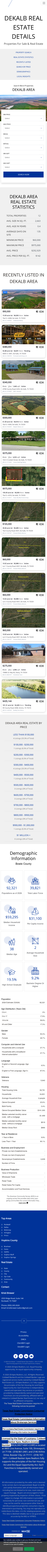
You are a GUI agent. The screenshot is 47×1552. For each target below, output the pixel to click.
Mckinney (7, 1230)
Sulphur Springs (10, 1257)
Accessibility (24, 1335)
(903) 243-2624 (13, 1305)
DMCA (23, 1339)
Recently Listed (23, 62)
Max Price (7, 124)
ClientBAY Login (23, 1343)
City (5, 1274)
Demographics (23, 71)
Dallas (6, 1227)
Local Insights (23, 76)
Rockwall (7, 1224)
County (6, 1271)
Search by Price (23, 67)
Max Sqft (6, 163)
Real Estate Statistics (23, 57)
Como (6, 1249)
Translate (39, 1535)
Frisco (6, 1235)
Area (5, 1282)
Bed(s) (5, 134)
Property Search (23, 52)
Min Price (6, 114)
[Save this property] (43, 292)
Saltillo (6, 1252)
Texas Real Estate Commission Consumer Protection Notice (23, 1521)
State (6, 1268)
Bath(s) (6, 144)
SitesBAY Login (23, 1347)
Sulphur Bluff (9, 1255)
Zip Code (7, 1276)
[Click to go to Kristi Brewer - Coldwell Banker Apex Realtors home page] (4, 3)
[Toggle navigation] (44, 3)
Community (8, 1279)
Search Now (23, 174)
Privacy (23, 1332)
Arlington (7, 1233)
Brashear (7, 1246)
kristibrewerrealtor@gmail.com (19, 1308)
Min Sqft (6, 153)
